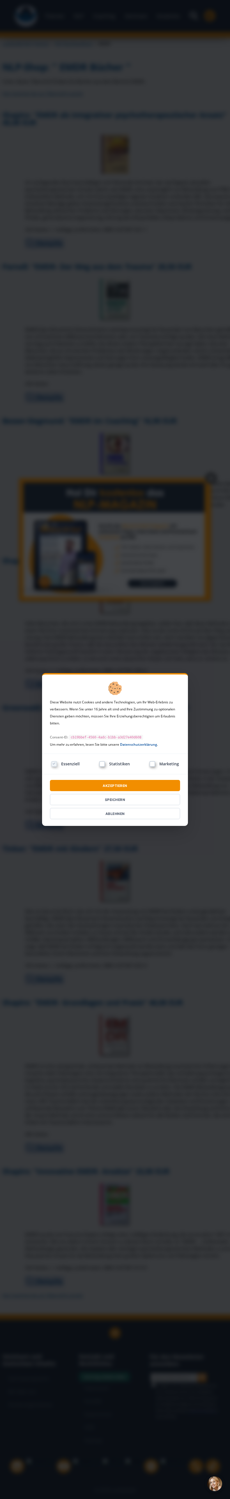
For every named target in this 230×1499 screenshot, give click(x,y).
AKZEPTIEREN (115, 786)
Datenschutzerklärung (138, 744)
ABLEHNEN (115, 814)
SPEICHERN (115, 800)
